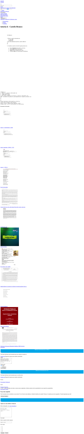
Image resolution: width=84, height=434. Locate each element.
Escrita (4, 22)
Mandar (6, 432)
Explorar (2, 2)
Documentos (2, 382)
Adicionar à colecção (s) (5, 19)
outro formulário (13, 406)
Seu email (2, 418)
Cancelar (2, 432)
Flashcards (2, 11)
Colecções (7, 11)
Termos (6, 389)
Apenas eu (4, 366)
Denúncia (2, 387)
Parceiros (6, 387)
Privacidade (2, 389)
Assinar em (2, 356)
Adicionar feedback (4, 396)
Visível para (2, 364)
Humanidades (5, 21)
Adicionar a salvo (13, 19)
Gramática (5, 23)
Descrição (4, 359)
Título (1, 357)
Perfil (1, 16)
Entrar (1, 6)
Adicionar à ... (3, 18)
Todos (3, 365)
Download (2, 347)
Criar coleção (3, 368)
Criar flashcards (12, 7)
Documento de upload (4, 7)
